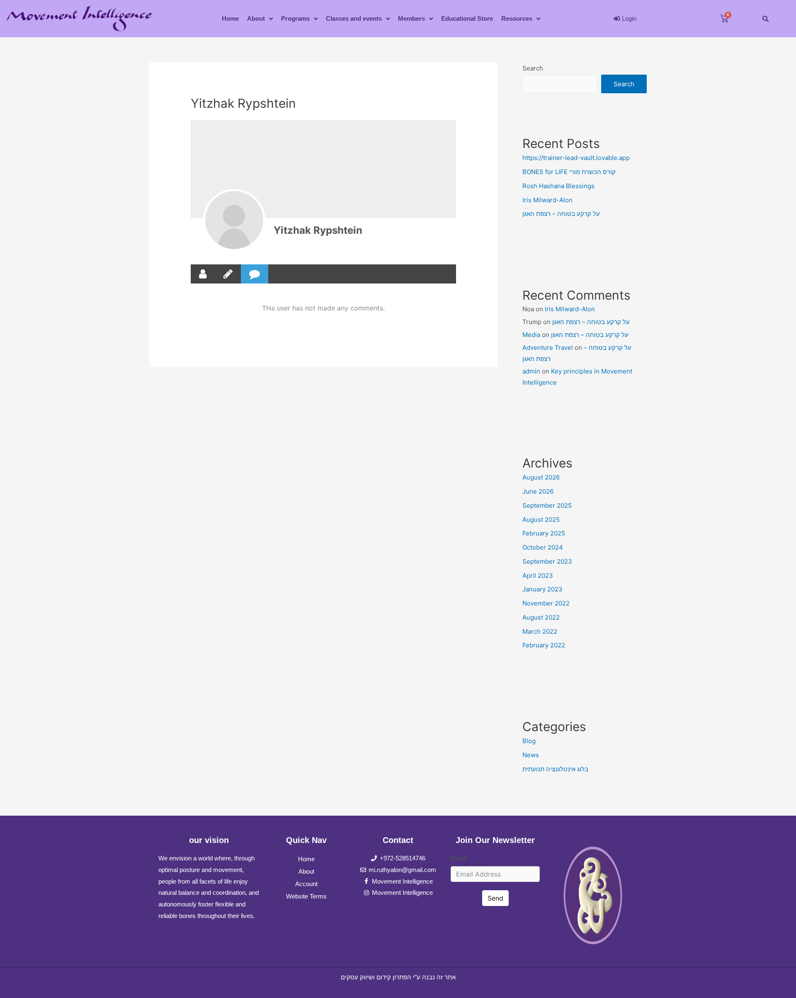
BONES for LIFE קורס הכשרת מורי (569, 172)
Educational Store (467, 18)
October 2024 (542, 547)
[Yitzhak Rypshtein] (234, 220)
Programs (295, 18)
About (256, 18)
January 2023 (542, 589)
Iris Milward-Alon (547, 200)
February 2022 (543, 645)
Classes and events (354, 18)
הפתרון (402, 977)
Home (230, 18)
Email (459, 858)
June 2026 (537, 491)
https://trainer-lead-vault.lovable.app (576, 158)
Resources (516, 18)
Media (531, 335)
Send (495, 898)
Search (532, 68)
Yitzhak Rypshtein (318, 230)
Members (411, 18)
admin (531, 371)
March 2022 (539, 631)
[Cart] (724, 18)
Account (306, 883)
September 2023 (547, 561)
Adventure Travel (547, 347)
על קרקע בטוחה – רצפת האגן (561, 214)
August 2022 (541, 617)
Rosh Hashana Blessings (558, 186)
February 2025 (543, 533)
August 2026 (541, 477)
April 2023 (537, 575)
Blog (529, 741)
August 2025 (541, 519)
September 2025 (547, 505)
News (530, 755)
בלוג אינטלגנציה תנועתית (555, 769)
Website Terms (306, 896)
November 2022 (546, 603)
